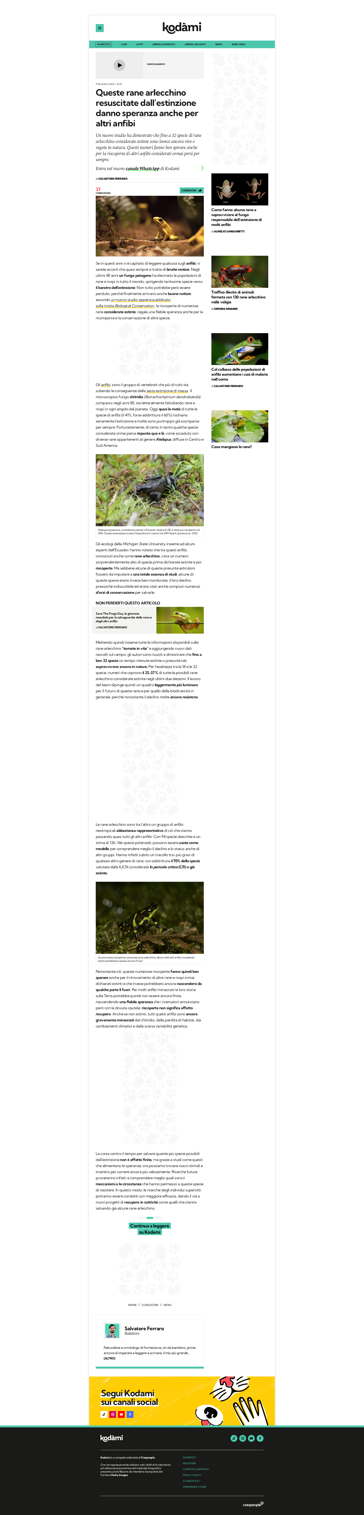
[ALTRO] (109, 1358)
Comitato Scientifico (196, 1469)
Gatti (139, 44)
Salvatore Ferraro (144, 1328)
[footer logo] (136, 1438)
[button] (103, 1414)
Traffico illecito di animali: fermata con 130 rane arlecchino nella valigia (238, 297)
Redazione (189, 1463)
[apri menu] (100, 28)
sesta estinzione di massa (167, 390)
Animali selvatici (195, 44)
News (218, 44)
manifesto (189, 1457)
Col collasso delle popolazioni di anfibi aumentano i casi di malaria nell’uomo (239, 374)
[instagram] (242, 1438)
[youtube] (251, 1438)
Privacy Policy (192, 1475)
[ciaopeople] (253, 1504)
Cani (124, 44)
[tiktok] (234, 1438)
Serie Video (239, 44)
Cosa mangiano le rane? (231, 446)
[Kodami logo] (182, 28)
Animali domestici (163, 44)
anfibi (106, 384)
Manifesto (103, 44)
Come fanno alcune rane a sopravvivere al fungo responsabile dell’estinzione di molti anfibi (236, 217)
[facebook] (260, 1438)
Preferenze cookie (194, 1486)
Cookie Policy (191, 1481)
